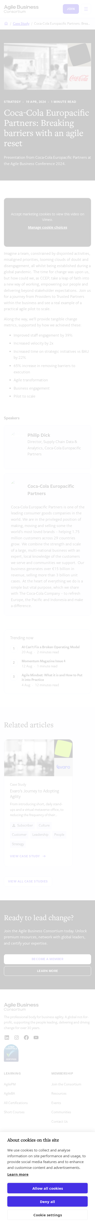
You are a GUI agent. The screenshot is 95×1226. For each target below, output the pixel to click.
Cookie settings (47, 1214)
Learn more (17, 1174)
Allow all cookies (47, 1188)
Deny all (47, 1201)
